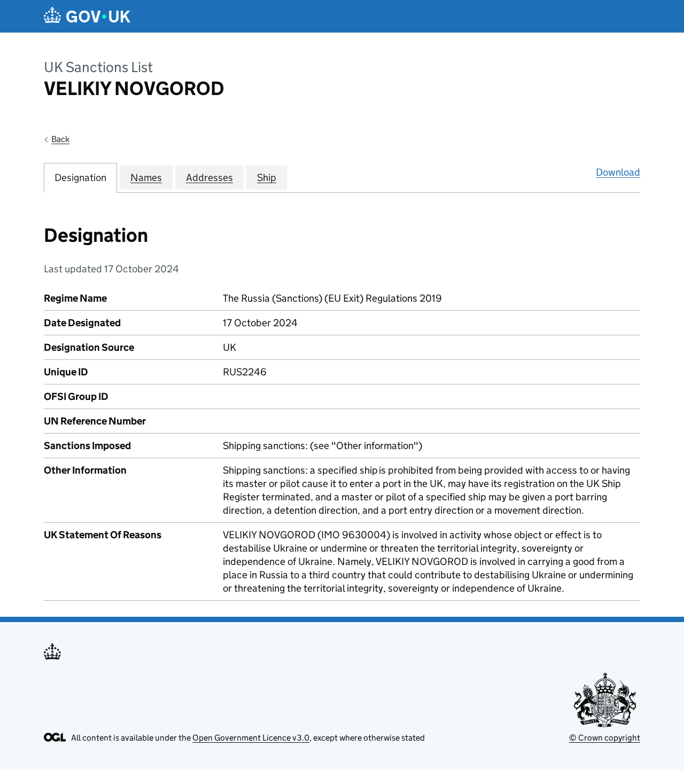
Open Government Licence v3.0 (250, 738)
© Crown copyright (604, 738)
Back (60, 139)
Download (618, 172)
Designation (80, 177)
